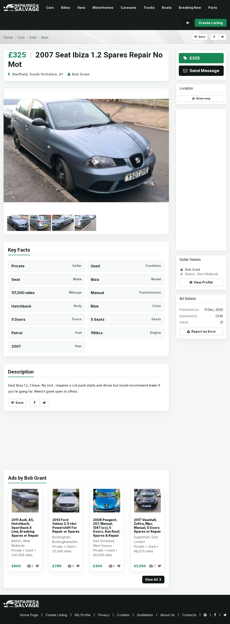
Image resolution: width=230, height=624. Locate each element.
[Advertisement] (86, 444)
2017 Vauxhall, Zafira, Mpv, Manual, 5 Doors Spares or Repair (147, 526)
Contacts (189, 615)
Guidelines (145, 615)
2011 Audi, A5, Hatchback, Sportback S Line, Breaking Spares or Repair (25, 527)
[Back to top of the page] (205, 615)
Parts (212, 7)
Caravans (128, 7)
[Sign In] (188, 23)
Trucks (149, 7)
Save (201, 36)
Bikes (65, 7)
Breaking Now (190, 7)
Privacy (103, 615)
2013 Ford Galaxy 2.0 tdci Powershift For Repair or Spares (66, 526)
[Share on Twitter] (222, 36)
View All (152, 579)
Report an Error (203, 331)
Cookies (123, 615)
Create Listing (56, 615)
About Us (167, 615)
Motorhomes (103, 7)
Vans (81, 7)
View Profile (202, 282)
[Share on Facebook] (214, 36)
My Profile (83, 615)
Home (29, 615)
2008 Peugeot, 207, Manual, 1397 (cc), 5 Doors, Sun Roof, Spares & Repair (106, 527)
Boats (167, 7)
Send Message (203, 70)
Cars (50, 7)
